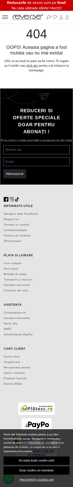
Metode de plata (15, 274)
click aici (32, 65)
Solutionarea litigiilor (18, 334)
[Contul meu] (61, 17)
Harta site (11, 323)
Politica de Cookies (17, 235)
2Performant (12, 241)
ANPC (8, 328)
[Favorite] (55, 17)
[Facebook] (6, 199)
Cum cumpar (13, 263)
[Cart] (67, 17)
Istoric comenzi (14, 372)
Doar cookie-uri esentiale (36, 470)
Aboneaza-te (15, 173)
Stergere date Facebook (21, 213)
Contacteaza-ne (15, 312)
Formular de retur (16, 290)
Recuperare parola (17, 367)
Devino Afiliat (13, 383)
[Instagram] (11, 199)
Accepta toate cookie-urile (37, 460)
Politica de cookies (43, 442)
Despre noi (11, 219)
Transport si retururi (18, 279)
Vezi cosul (11, 268)
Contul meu (12, 356)
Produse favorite (15, 378)
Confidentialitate (15, 230)
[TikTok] (17, 199)
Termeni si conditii (16, 224)
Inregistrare (12, 361)
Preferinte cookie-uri (36, 479)
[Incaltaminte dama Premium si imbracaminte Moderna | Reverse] (31, 17)
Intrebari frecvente (17, 284)
